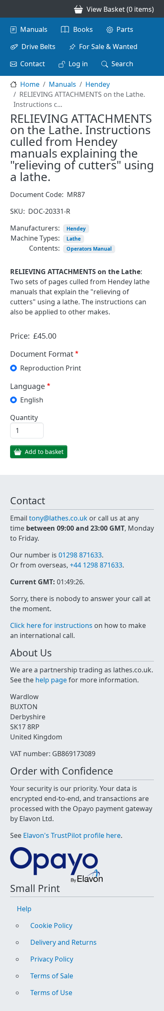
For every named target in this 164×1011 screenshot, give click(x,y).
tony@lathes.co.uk (58, 518)
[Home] (13, 9)
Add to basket (44, 452)
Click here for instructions (51, 625)
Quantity (24, 417)
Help (24, 908)
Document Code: (36, 194)
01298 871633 (80, 555)
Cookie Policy (51, 925)
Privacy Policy (51, 959)
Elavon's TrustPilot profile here (72, 835)
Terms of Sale (51, 975)
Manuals (34, 29)
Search (122, 63)
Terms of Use (51, 992)
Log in (78, 63)
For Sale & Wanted (108, 46)
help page (51, 679)
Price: (20, 336)
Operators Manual (89, 248)
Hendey (97, 84)
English (31, 399)
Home (30, 84)
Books (83, 29)
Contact (32, 63)
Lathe (73, 238)
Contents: (44, 248)
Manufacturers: (35, 228)
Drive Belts (38, 46)
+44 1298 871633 (96, 565)
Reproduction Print (50, 368)
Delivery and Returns (63, 942)
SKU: (17, 211)
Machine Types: (35, 238)
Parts (124, 29)
